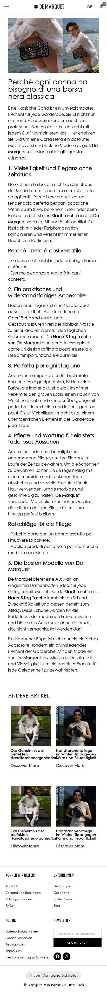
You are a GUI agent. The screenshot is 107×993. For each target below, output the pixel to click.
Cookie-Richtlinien (18, 938)
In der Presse (63, 899)
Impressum (13, 951)
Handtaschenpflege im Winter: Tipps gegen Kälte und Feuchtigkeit (76, 754)
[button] (6, 7)
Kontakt (11, 886)
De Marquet (63, 886)
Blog (57, 906)
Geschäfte (62, 893)
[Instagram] (66, 956)
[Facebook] (57, 956)
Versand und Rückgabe (23, 893)
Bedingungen (15, 944)
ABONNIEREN (77, 942)
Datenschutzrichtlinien (21, 931)
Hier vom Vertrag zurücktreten (27, 957)
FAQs (9, 906)
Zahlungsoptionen (18, 899)
